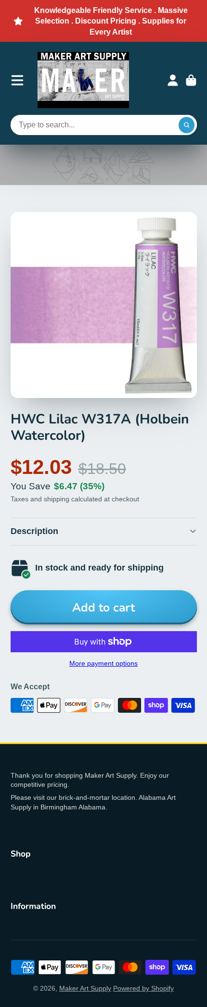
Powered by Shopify (143, 988)
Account (173, 80)
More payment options (103, 663)
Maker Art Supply (85, 988)
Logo (83, 80)
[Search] (187, 125)
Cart (191, 80)
